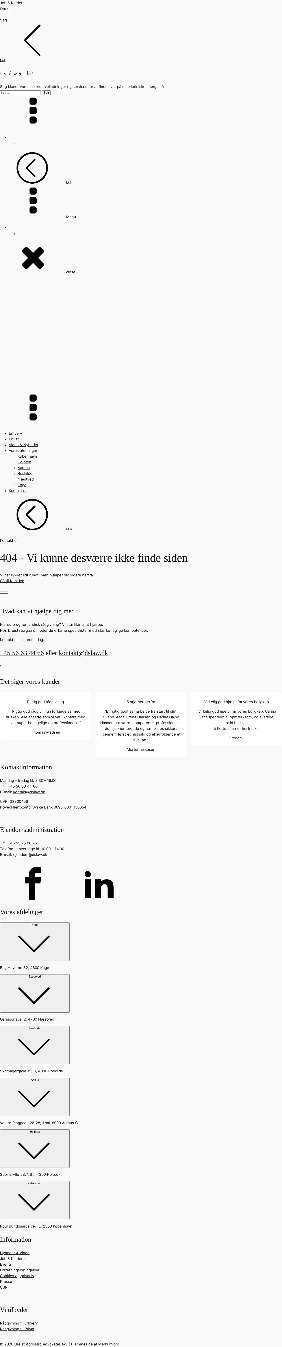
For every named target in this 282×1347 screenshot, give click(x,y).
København (27, 456)
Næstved (26, 479)
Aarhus (24, 468)
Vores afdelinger (23, 450)
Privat (14, 439)
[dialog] (141, 59)
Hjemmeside (82, 1344)
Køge (22, 485)
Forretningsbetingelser (19, 1270)
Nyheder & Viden (15, 1253)
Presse (6, 1281)
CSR (3, 1287)
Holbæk (24, 462)
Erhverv (15, 433)
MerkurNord (108, 1344)
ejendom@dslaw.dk (30, 854)
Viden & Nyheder (23, 445)
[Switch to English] (20, 144)
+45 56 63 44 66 (22, 652)
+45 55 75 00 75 (22, 843)
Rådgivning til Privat (17, 1329)
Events (6, 1264)
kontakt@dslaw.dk (83, 652)
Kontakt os (18, 490)
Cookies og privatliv (17, 1276)
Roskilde (25, 473)
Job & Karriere (12, 1258)
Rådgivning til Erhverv (19, 1323)
